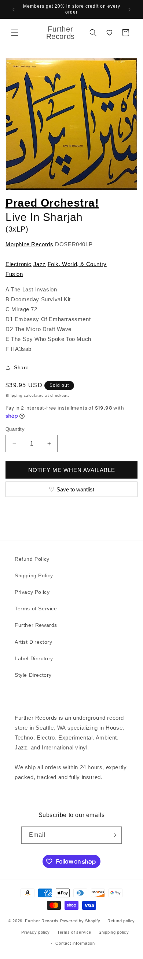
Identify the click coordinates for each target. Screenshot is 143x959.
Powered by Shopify (80, 921)
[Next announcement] (129, 9)
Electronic (19, 264)
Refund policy (121, 921)
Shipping (14, 395)
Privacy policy (35, 932)
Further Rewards (36, 625)
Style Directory (33, 675)
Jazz (39, 264)
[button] (15, 33)
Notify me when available (71, 470)
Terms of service (74, 932)
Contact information (75, 943)
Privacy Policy (32, 592)
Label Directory (34, 658)
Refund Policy (32, 559)
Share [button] (21, 367)
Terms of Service (36, 608)
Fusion (14, 274)
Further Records (42, 921)
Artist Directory (33, 642)
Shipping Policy (34, 575)
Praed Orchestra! (52, 203)
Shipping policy (114, 932)
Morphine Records (30, 244)
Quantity (15, 429)
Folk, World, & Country (77, 264)
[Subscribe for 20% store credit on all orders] (113, 835)
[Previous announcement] (14, 9)
